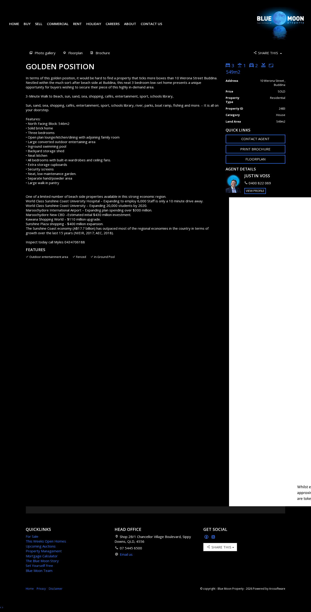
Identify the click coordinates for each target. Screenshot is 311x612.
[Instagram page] (213, 537)
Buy (27, 23)
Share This (268, 53)
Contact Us (151, 23)
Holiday (93, 23)
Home (14, 23)
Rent (77, 23)
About (130, 23)
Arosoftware (277, 589)
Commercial (58, 23)
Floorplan (255, 159)
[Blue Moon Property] (280, 23)
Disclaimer (55, 589)
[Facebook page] (206, 537)
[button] (256, 149)
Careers (113, 23)
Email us (126, 554)
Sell (38, 23)
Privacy (41, 589)
